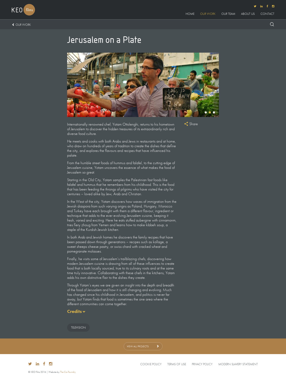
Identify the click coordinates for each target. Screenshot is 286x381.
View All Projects (138, 346)
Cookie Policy (150, 364)
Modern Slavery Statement (238, 364)
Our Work (208, 14)
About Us (248, 14)
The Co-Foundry (68, 372)
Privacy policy (202, 364)
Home (190, 14)
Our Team (228, 14)
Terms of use (176, 364)
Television (78, 327)
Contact (267, 14)
